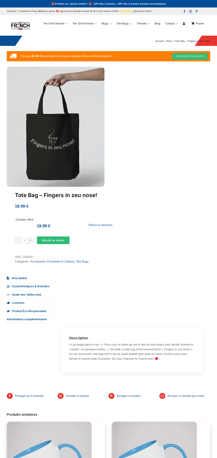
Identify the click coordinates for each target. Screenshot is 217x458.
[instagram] (190, 11)
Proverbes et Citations (61, 261)
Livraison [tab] (18, 302)
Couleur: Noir (24, 219)
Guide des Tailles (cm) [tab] (26, 294)
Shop (169, 41)
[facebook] (184, 11)
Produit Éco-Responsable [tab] (29, 311)
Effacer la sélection (100, 225)
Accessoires (38, 261)
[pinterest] (196, 11)
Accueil (159, 41)
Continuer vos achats (190, 56)
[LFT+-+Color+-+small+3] (20, 16)
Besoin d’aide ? (144, 11)
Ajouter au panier (53, 240)
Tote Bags (82, 261)
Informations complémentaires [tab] (27, 319)
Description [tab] (19, 278)
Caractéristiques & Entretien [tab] (31, 286)
